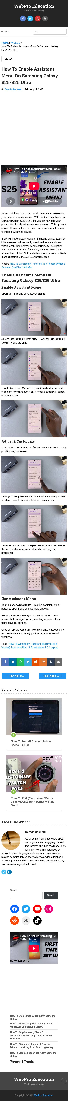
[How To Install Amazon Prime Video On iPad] (34, 716)
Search (13, 890)
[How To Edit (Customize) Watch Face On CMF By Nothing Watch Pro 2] (34, 773)
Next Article (52, 676)
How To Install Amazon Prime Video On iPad (31, 743)
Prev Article (16, 676)
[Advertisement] (34, 129)
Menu (7, 31)
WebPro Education (34, 6)
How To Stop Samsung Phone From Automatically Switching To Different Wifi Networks (31, 1035)
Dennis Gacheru (13, 89)
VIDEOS (9, 59)
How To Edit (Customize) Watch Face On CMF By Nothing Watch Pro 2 (32, 801)
